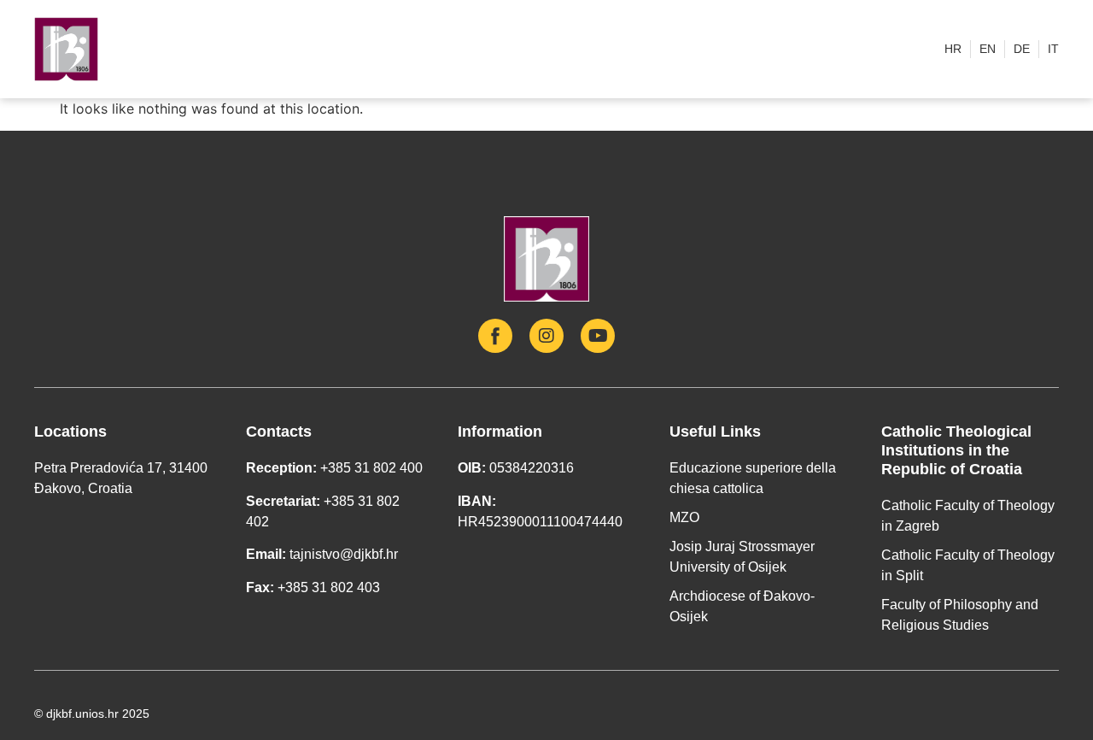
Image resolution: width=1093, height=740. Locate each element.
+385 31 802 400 (371, 468)
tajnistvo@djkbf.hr (343, 554)
